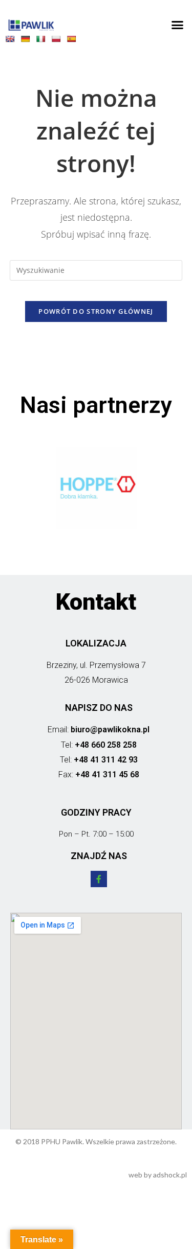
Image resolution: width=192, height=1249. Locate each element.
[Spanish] (74, 41)
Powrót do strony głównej (95, 311)
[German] (27, 41)
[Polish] (58, 41)
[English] (12, 41)
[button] (177, 25)
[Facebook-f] (99, 879)
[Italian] (43, 41)
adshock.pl (170, 1174)
